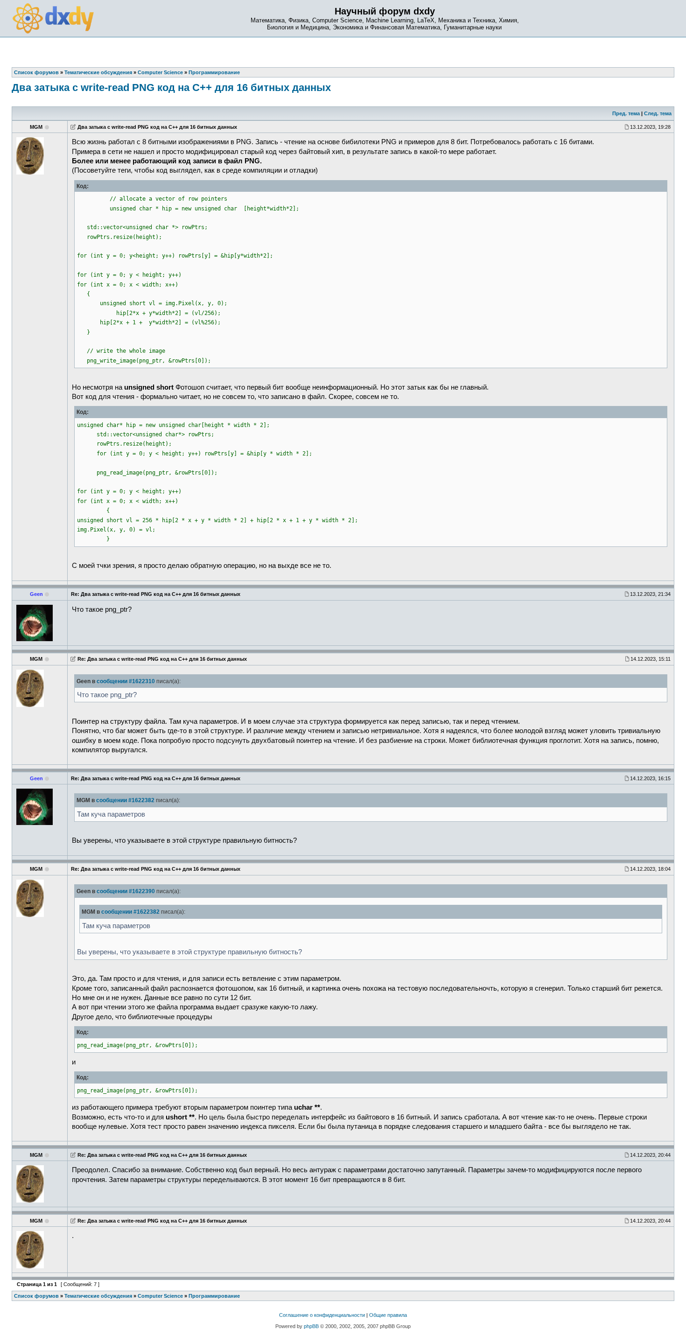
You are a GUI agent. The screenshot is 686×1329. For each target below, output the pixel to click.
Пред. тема (626, 113)
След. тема (658, 113)
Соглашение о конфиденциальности (322, 1315)
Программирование (214, 1296)
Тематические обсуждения (98, 1296)
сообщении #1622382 (125, 800)
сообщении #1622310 (126, 681)
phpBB (311, 1326)
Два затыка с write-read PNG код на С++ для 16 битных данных (171, 87)
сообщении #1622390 (126, 891)
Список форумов (36, 1296)
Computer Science (160, 1296)
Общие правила (388, 1315)
